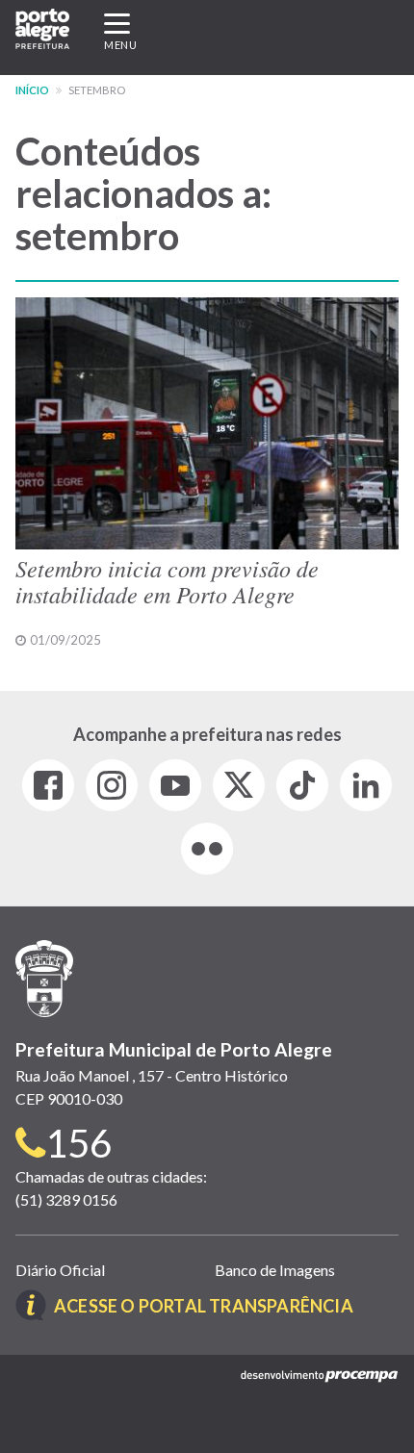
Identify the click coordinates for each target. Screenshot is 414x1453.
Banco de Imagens (275, 1270)
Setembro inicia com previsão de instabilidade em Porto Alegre (167, 580)
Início (32, 90)
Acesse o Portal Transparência (203, 1305)
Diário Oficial (60, 1270)
